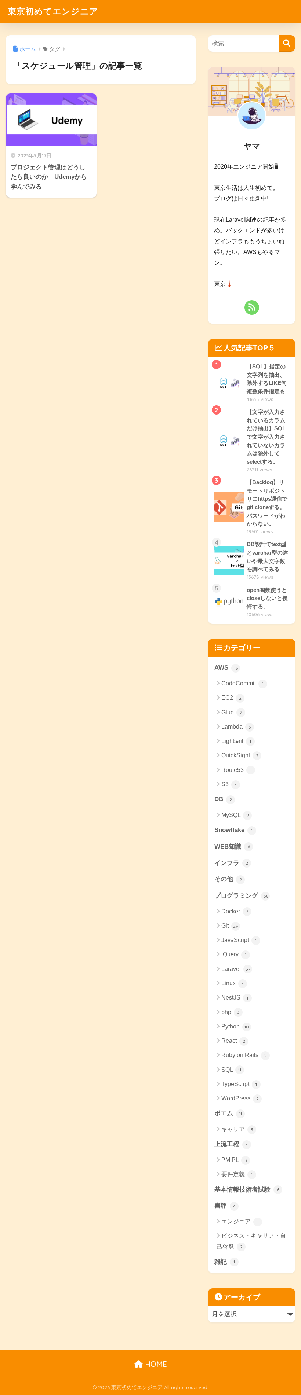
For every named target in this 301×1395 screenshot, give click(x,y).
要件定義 (237, 1174)
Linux (232, 983)
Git (230, 926)
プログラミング (241, 895)
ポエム (228, 1113)
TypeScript (239, 1084)
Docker (234, 911)
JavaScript (239, 940)
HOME (155, 1364)
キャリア (237, 1129)
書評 (225, 1205)
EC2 (231, 698)
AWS (226, 667)
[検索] (287, 43)
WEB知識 (232, 846)
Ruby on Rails (244, 1055)
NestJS (234, 997)
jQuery (233, 954)
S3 (229, 784)
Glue (231, 712)
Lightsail (236, 741)
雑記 (224, 1261)
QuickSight (239, 755)
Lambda (236, 727)
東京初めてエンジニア (53, 11)
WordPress (240, 1098)
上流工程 (231, 1144)
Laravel (235, 969)
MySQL (235, 815)
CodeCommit (242, 683)
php (230, 1012)
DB (223, 799)
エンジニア (239, 1221)
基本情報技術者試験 (246, 1189)
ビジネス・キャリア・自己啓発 (251, 1241)
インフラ (231, 863)
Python (235, 1026)
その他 (228, 879)
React (233, 1041)
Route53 (236, 770)
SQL (231, 1070)
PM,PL (234, 1160)
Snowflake (233, 830)
